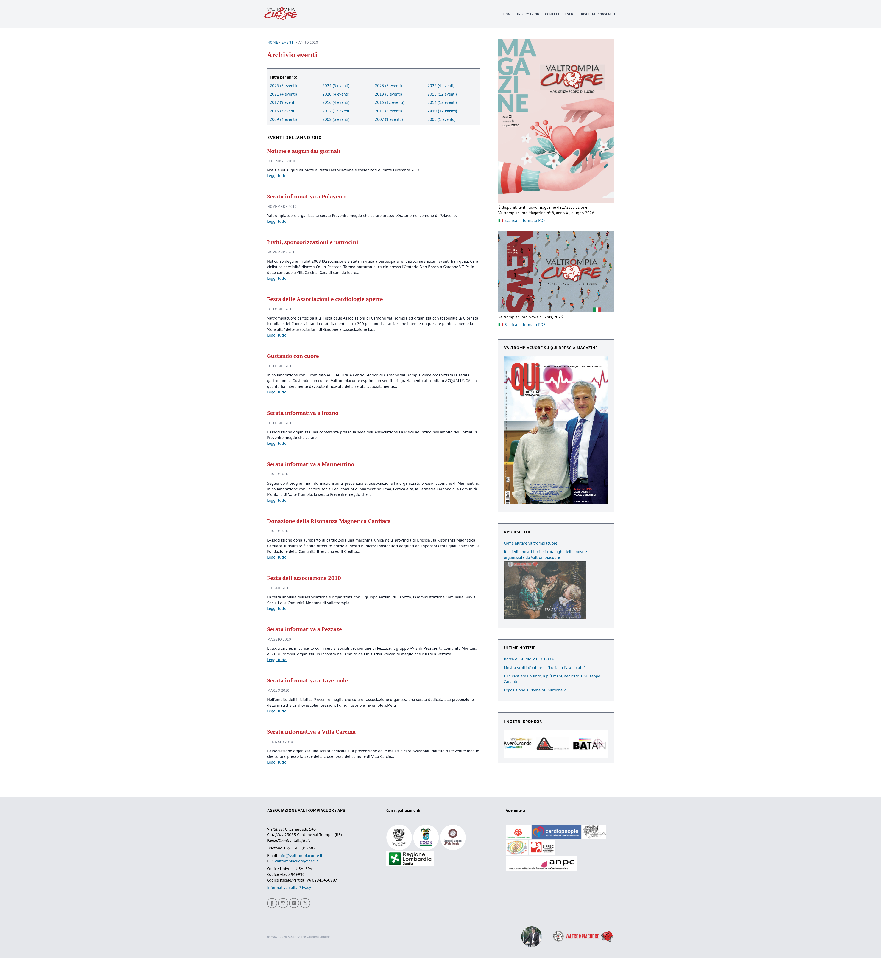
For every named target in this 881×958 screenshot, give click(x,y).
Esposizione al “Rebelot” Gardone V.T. (536, 690)
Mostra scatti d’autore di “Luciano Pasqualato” (544, 667)
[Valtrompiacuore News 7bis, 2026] (556, 272)
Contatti (552, 14)
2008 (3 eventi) (335, 119)
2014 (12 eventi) (442, 102)
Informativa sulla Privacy (289, 887)
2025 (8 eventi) (283, 85)
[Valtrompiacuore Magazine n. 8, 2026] (556, 121)
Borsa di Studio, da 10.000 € (529, 659)
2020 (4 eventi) (335, 94)
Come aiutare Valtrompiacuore (530, 543)
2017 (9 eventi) (283, 102)
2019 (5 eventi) (388, 94)
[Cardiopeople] (557, 831)
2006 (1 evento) (441, 119)
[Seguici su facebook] (272, 903)
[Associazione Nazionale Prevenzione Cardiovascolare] (541, 862)
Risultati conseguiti (599, 14)
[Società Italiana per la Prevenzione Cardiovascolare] (542, 847)
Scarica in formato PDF (525, 220)
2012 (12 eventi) (337, 110)
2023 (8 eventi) (388, 85)
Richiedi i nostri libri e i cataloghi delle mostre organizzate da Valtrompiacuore (545, 554)
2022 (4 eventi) (440, 85)
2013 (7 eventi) (283, 110)
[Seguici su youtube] (294, 903)
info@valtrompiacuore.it (300, 855)
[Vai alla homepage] (280, 14)
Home (507, 14)
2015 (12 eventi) (389, 102)
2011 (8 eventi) (388, 110)
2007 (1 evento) (389, 119)
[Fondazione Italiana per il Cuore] (519, 831)
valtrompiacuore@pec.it (296, 861)
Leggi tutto (277, 175)
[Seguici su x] (305, 903)
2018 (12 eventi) (442, 94)
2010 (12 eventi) (442, 110)
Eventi (570, 14)
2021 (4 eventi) (283, 94)
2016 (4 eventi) (335, 102)
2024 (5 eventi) (335, 85)
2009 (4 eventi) (283, 119)
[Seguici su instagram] (283, 903)
